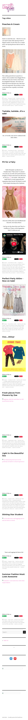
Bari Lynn (12, 265)
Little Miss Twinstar (6, 102)
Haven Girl (22, 503)
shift (3, 105)
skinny (21, 446)
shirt (18, 446)
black (16, 441)
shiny (9, 154)
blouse (3, 443)
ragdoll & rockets (12, 104)
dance (3, 267)
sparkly (20, 154)
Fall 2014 (15, 443)
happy (18, 503)
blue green (12, 501)
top (3, 508)
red (19, 505)
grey (9, 444)
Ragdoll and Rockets (20, 104)
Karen (5, 98)
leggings (4, 384)
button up (11, 443)
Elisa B (22, 325)
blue (19, 381)
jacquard (14, 101)
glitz (19, 267)
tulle (16, 329)
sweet (3, 272)
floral (19, 443)
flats (11, 267)
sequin (3, 154)
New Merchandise (17, 264)
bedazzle (19, 500)
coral (20, 99)
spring (12, 105)
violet (10, 508)
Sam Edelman (18, 384)
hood (11, 564)
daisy (9, 621)
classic (17, 99)
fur (4, 444)
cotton (23, 99)
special (13, 329)
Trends (6, 151)
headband (4, 268)
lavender (13, 504)
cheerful (20, 501)
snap (8, 507)
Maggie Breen (14, 102)
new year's (15, 153)
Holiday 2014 (17, 151)
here (10, 177)
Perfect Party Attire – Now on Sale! (12, 279)
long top (23, 504)
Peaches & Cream (11, 24)
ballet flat (13, 99)
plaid (6, 446)
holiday (8, 268)
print (8, 446)
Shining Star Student (12, 514)
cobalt (23, 501)
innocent (13, 268)
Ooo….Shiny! (8, 337)
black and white (21, 441)
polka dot (17, 565)
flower (17, 621)
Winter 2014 (7, 272)
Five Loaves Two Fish (14, 326)
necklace (19, 102)
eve (10, 151)
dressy (19, 325)
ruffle (14, 384)
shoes (13, 271)
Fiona (11, 382)
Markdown (16, 328)
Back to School (16, 562)
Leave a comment (19, 105)
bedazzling (4, 501)
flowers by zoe (5, 622)
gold (21, 382)
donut (7, 101)
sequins (8, 385)
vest (7, 447)
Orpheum (20, 269)
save (25, 153)
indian (7, 504)
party (19, 153)
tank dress (11, 624)
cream (3, 101)
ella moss (4, 326)
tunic (3, 387)
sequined (4, 385)
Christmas (20, 265)
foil (15, 382)
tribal (5, 508)
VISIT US (6, 640)
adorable (4, 265)
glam (14, 267)
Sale (19, 150)
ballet (8, 265)
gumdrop (23, 267)
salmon (22, 505)
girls (23, 326)
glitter (12, 151)
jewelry (17, 101)
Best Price (8, 325)
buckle (7, 443)
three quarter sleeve (20, 507)
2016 (10, 99)
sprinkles (21, 385)
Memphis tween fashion (7, 269)
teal (14, 507)
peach (6, 104)
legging (12, 444)
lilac (20, 504)
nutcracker (15, 269)
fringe (20, 326)
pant (3, 446)
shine (5, 105)
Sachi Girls (4, 717)
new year (11, 153)
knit (20, 101)
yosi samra (13, 272)
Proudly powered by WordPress (15, 717)
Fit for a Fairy (8, 162)
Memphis (6, 153)
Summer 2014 (5, 624)
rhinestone (12, 446)
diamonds (14, 503)
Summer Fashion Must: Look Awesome (13, 575)
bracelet (16, 265)
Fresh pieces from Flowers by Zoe (11, 394)
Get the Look (19, 98)
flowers (21, 621)
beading (14, 500)
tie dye (15, 567)
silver (8, 567)
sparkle (8, 105)
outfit (24, 269)
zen (13, 508)
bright (16, 501)
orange (10, 622)
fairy (9, 267)
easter (10, 101)
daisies (6, 621)
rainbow (10, 384)
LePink (16, 268)
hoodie (13, 564)
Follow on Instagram (15, 650)
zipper (9, 447)
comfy (7, 503)
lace (23, 101)
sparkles (16, 154)
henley (3, 504)
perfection (4, 271)
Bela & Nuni (14, 381)
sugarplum (21, 271)
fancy (8, 326)
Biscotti (13, 325)
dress (6, 267)
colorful (4, 503)
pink (8, 271)
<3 (3, 381)
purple (16, 505)
